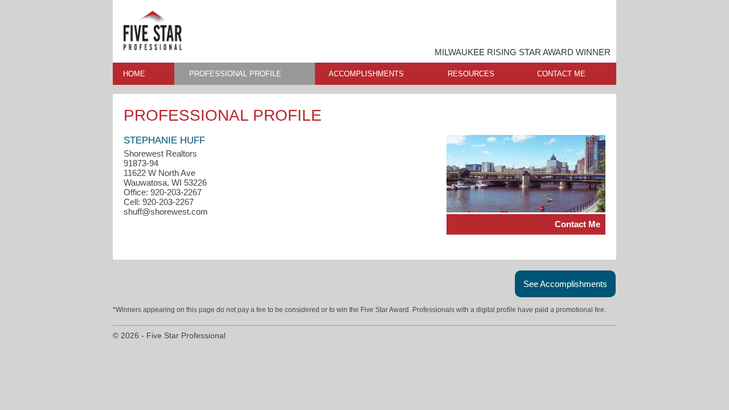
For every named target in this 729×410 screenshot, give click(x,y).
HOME (134, 73)
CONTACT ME (561, 73)
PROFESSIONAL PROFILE (235, 73)
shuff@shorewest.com (166, 211)
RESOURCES (471, 73)
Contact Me (577, 224)
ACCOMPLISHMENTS (366, 73)
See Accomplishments (565, 284)
